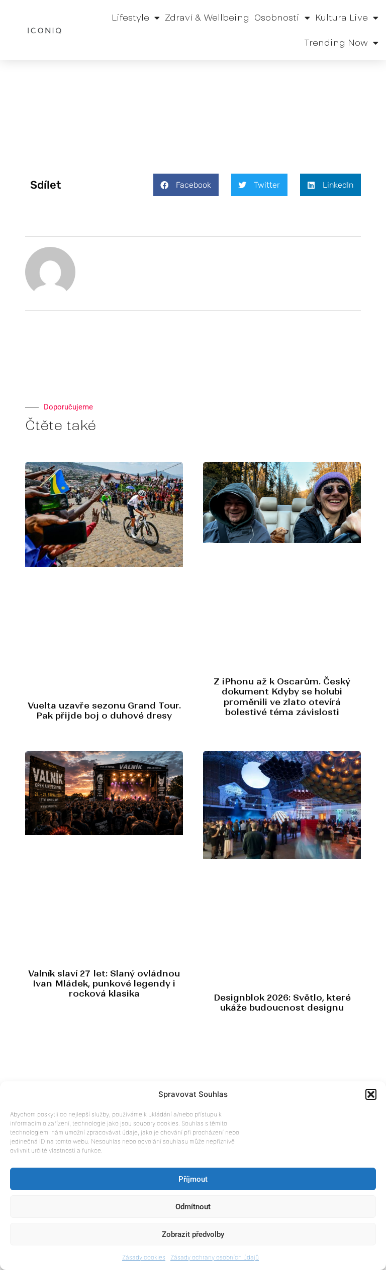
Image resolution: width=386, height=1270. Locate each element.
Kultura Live (341, 17)
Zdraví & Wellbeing (207, 17)
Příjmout (193, 1179)
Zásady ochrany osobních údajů (214, 1257)
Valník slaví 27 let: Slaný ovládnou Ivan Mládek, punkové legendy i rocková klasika (104, 984)
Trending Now (336, 42)
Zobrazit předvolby (193, 1234)
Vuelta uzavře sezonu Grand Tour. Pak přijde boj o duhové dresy (104, 710)
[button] (371, 1094)
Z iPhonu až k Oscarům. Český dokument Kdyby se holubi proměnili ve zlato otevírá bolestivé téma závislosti (282, 697)
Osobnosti (277, 17)
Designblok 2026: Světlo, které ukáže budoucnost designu (282, 1002)
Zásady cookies (143, 1257)
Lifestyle (130, 17)
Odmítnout (193, 1206)
